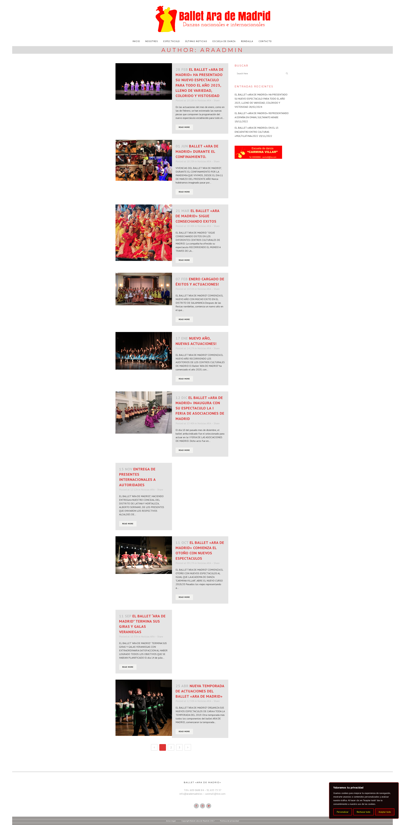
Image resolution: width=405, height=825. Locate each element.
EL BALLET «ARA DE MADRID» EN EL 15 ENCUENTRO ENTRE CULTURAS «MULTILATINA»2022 (256, 131)
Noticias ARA (204, 100)
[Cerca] (395, 785)
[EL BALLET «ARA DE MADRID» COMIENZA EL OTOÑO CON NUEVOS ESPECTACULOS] (143, 555)
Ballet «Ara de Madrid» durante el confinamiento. (197, 151)
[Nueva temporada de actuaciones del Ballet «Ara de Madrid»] (143, 708)
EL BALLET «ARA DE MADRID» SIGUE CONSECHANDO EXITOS (197, 216)
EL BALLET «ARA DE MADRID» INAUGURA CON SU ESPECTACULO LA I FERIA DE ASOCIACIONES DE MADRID (200, 408)
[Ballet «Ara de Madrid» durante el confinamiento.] (143, 160)
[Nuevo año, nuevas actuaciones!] (143, 351)
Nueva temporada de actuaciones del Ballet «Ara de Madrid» (200, 691)
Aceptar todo (385, 811)
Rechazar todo (363, 811)
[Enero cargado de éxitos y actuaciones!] (143, 289)
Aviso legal (171, 821)
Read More (184, 127)
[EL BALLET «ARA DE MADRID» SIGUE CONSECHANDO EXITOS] (143, 232)
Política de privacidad (229, 821)
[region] (364, 800)
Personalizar (343, 811)
